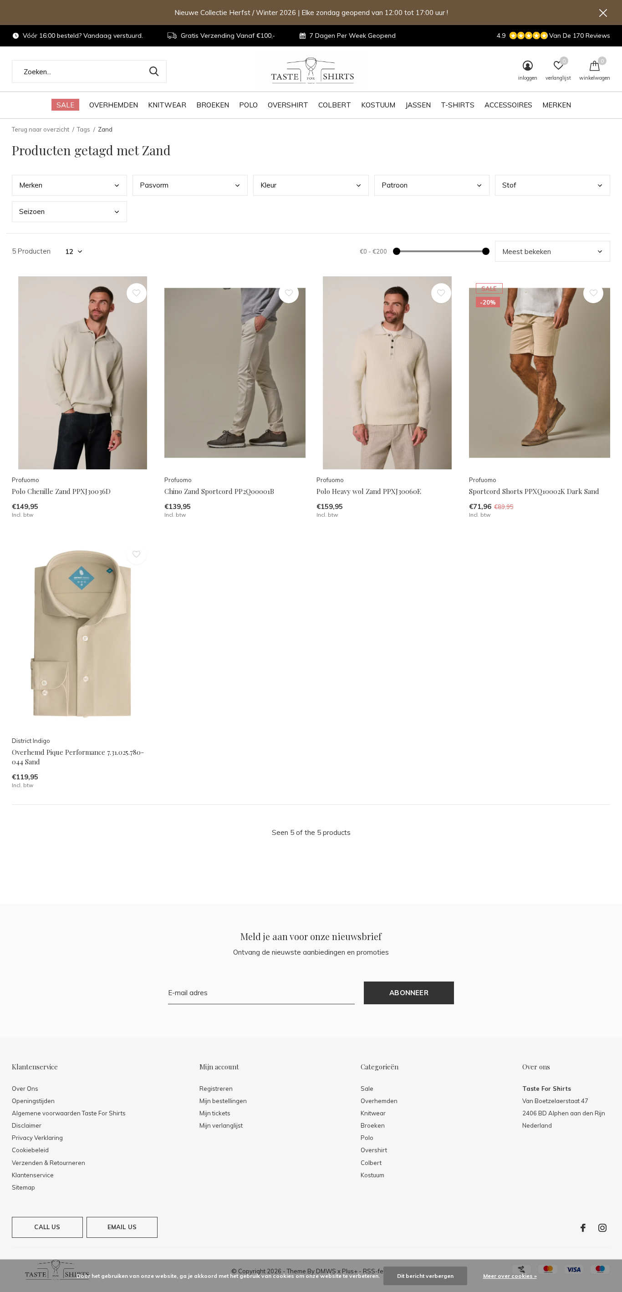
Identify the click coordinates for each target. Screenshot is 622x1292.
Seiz (32, 211)
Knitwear (167, 105)
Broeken (212, 105)
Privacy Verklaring (37, 1137)
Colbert (334, 105)
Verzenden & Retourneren (48, 1162)
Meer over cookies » (510, 1275)
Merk (30, 185)
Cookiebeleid (30, 1150)
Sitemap (23, 1187)
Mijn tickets (214, 1113)
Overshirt (288, 105)
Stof (509, 185)
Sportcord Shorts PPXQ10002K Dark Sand (534, 491)
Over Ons (25, 1088)
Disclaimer (26, 1125)
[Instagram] (602, 1228)
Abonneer (408, 992)
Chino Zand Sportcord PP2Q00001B (219, 491)
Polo (248, 105)
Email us (122, 1227)
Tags (83, 129)
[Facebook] (583, 1228)
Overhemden (113, 105)
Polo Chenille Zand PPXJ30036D (61, 491)
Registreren (216, 1088)
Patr (395, 185)
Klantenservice (33, 1175)
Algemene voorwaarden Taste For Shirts (69, 1113)
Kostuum (378, 105)
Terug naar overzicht (40, 129)
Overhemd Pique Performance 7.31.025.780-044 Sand (78, 757)
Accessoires (508, 105)
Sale (65, 105)
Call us (47, 1227)
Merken (556, 105)
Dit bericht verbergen (425, 1275)
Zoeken (154, 71)
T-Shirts (457, 105)
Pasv (154, 185)
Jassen (418, 105)
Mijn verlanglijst (221, 1125)
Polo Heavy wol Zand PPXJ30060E (368, 491)
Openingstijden (33, 1100)
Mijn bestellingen (223, 1100)
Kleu (268, 185)
